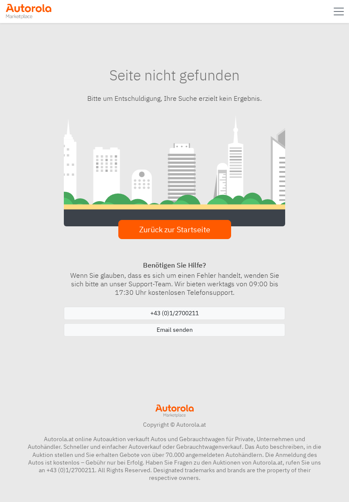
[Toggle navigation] (340, 11)
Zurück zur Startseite (174, 229)
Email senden (175, 330)
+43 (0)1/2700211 (174, 313)
